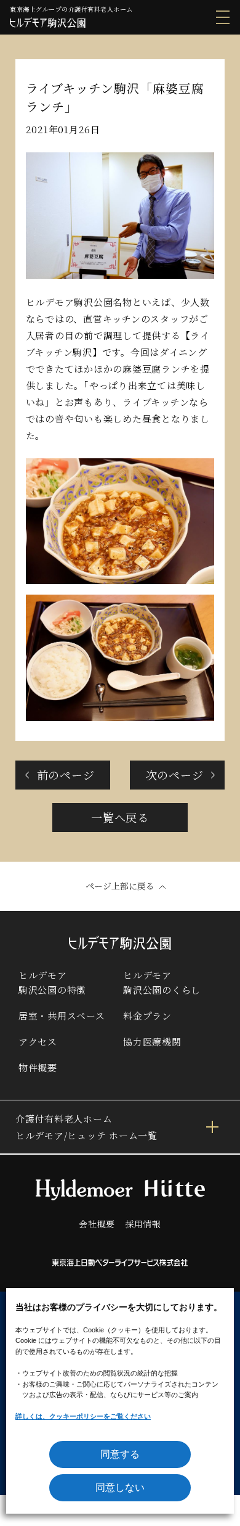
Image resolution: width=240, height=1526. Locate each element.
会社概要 (97, 1224)
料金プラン (147, 1015)
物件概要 (37, 1067)
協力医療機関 (152, 1041)
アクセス (37, 1041)
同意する (120, 1454)
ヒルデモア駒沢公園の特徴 (52, 982)
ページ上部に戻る (120, 886)
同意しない (120, 1487)
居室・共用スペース (61, 1015)
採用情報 (143, 1224)
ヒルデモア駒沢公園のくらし (162, 982)
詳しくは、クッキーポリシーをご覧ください (83, 1416)
